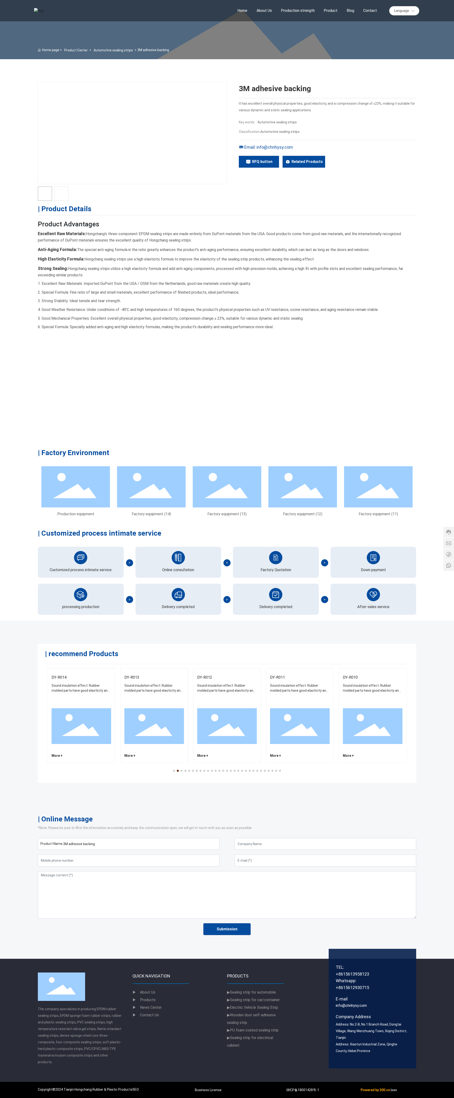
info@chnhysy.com (351, 1005)
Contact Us (145, 1015)
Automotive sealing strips (113, 50)
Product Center (76, 50)
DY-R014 (59, 677)
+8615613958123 (352, 974)
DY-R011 (277, 677)
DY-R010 (350, 677)
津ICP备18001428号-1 (302, 1090)
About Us (143, 992)
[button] (174, 771)
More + (57, 755)
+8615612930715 (352, 987)
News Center (147, 1007)
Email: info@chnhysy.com (268, 147)
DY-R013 (131, 677)
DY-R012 (204, 677)
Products (148, 1000)
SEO (135, 1089)
